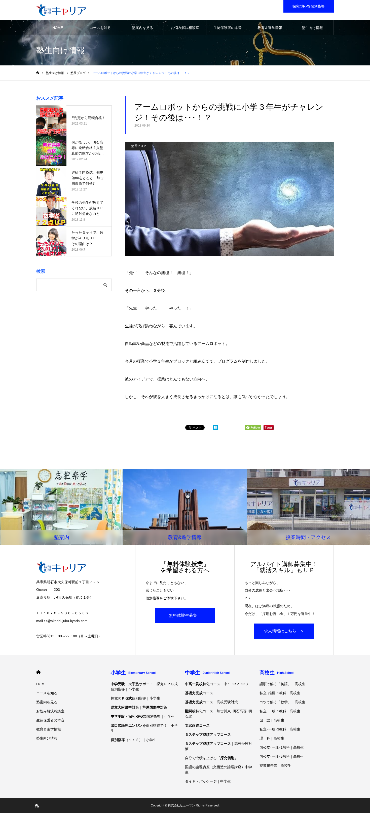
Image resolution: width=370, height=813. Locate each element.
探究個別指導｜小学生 (135, 698)
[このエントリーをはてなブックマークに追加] (215, 429)
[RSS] (37, 805)
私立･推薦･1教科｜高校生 (280, 693)
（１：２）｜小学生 (134, 740)
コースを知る (100, 28)
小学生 (133, 672)
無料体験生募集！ (185, 615)
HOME (57, 28)
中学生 (207, 672)
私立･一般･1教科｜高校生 (280, 711)
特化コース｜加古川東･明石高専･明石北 (218, 713)
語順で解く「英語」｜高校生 (282, 684)
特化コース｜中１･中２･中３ (216, 684)
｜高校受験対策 (218, 746)
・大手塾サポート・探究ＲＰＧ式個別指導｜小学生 (144, 686)
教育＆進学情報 (269, 28)
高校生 (277, 672)
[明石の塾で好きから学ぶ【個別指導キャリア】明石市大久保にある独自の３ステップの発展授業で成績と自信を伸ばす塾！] (61, 10)
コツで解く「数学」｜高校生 (282, 702)
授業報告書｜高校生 (275, 765)
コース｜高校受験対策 (211, 702)
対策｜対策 (139, 707)
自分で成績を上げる (211, 758)
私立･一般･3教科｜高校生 (280, 729)
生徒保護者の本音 (227, 28)
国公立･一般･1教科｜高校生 (282, 747)
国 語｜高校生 (272, 720)
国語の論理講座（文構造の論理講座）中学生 (218, 769)
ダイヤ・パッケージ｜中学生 (208, 781)
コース (199, 693)
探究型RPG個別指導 (308, 6)
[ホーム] (37, 72)
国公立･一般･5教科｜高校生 (282, 756)
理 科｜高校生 (272, 738)
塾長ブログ (138, 146)
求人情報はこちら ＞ (284, 631)
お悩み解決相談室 (185, 28)
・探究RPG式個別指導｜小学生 (143, 716)
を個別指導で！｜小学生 (144, 728)
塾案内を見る (142, 28)
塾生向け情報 (312, 28)
